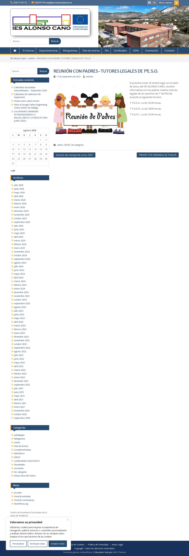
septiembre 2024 (22, 259)
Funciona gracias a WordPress (77, 552)
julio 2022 (18, 355)
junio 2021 (19, 392)
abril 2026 (18, 196)
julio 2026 (18, 185)
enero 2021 (19, 406)
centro (31, 58)
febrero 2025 (20, 244)
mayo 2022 (19, 362)
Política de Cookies (75, 545)
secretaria (18, 468)
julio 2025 (18, 225)
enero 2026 (19, 207)
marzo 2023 (20, 325)
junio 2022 (19, 358)
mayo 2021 (19, 395)
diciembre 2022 (21, 336)
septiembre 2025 (22, 222)
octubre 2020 (20, 414)
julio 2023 (18, 310)
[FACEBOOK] (149, 3)
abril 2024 (18, 277)
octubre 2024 (20, 255)
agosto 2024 (20, 262)
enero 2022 (19, 377)
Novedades (19, 464)
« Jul (12, 170)
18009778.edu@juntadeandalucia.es (53, 2)
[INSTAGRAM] (154, 3)
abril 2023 (18, 321)
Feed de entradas (22, 496)
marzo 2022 (20, 369)
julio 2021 (18, 388)
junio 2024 (19, 270)
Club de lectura (21, 446)
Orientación (151, 50)
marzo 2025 (20, 240)
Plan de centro (90, 50)
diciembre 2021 (21, 381)
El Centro (28, 50)
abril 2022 (18, 366)
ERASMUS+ (19, 453)
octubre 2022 (20, 344)
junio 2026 (19, 188)
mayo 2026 (19, 192)
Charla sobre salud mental (26, 101)
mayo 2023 (19, 318)
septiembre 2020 (22, 418)
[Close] (68, 520)
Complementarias (22, 449)
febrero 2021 (20, 403)
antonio (89, 76)
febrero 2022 (20, 373)
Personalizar (18, 543)
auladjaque (19, 435)
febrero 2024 (20, 284)
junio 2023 (19, 314)
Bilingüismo (69, 50)
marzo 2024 (20, 281)
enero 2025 (19, 248)
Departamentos (48, 50)
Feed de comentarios (24, 500)
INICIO (67, 144)
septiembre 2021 (22, 384)
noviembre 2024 (22, 251)
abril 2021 (18, 399)
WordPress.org (21, 503)
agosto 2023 (20, 307)
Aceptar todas (58, 543)
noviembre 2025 (22, 214)
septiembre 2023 (22, 303)
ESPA (136, 50)
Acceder (18, 492)
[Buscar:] (35, 41)
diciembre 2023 (21, 292)
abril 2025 (18, 236)
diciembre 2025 (21, 211)
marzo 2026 (20, 199)
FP (106, 50)
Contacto (169, 50)
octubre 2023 (20, 299)
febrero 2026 (20, 203)
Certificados (120, 50)
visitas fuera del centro (25, 475)
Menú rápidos (165, 2)
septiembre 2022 (22, 347)
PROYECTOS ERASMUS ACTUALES (157, 155)
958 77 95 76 (20, 2)
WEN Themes (119, 552)
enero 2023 (19, 333)
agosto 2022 (20, 351)
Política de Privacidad (98, 545)
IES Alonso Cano (18, 58)
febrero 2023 (20, 329)
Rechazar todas (37, 543)
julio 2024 (18, 266)
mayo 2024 (19, 273)
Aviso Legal (117, 545)
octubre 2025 (20, 218)
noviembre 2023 (22, 296)
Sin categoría (77, 144)
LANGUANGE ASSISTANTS (27, 460)
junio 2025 (19, 229)
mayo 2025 (19, 233)
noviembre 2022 (22, 340)
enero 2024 (19, 288)
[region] (38, 533)
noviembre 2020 (22, 410)
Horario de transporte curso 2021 (74, 155)
